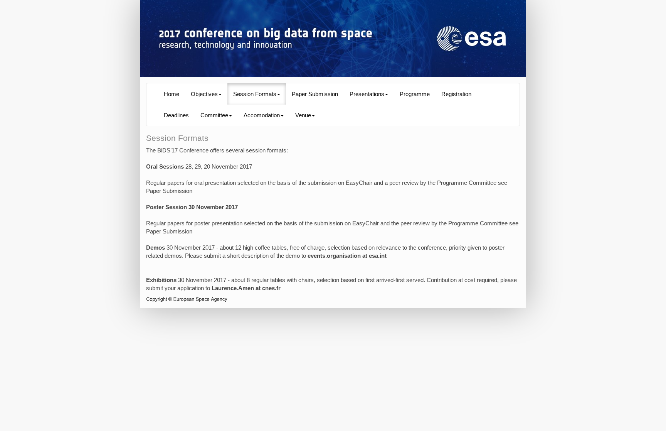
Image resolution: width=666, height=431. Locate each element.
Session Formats (254, 94)
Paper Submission (315, 94)
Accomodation (262, 115)
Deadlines (176, 115)
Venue (303, 115)
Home (171, 94)
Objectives (204, 94)
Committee (214, 115)
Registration (456, 94)
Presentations (367, 94)
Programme (415, 94)
